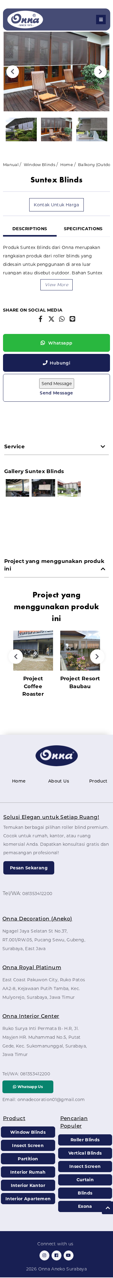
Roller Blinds (85, 1139)
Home (66, 164)
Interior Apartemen (28, 1198)
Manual (11, 164)
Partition (28, 1159)
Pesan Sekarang (29, 868)
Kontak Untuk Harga (56, 205)
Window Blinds (39, 164)
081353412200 (37, 893)
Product (98, 781)
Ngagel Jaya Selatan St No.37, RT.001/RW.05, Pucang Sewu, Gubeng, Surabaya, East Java (43, 939)
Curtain (85, 1179)
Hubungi (60, 363)
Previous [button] (12, 71)
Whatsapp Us (29, 1086)
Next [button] (100, 71)
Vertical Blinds (85, 1153)
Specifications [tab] (83, 228)
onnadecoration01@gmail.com (51, 1099)
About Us (58, 781)
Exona (85, 1206)
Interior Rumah (28, 1172)
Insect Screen (28, 1145)
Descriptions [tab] (29, 228)
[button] (56, 284)
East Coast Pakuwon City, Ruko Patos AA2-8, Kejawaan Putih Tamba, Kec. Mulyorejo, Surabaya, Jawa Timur (43, 988)
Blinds (85, 1193)
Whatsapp (59, 343)
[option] (56, 71)
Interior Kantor (28, 1185)
